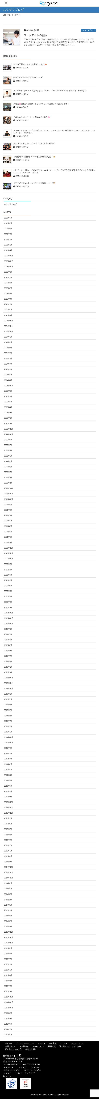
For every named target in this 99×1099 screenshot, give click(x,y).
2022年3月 (8, 472)
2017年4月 (8, 759)
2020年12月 (9, 548)
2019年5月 (8, 651)
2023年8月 (8, 391)
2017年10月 (9, 743)
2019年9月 (8, 629)
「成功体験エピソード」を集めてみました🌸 (31, 117)
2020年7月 (8, 575)
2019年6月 (8, 645)
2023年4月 (8, 407)
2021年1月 (8, 542)
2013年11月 (9, 937)
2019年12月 (9, 613)
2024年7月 (8, 348)
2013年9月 (8, 948)
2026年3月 (8, 239)
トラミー (35, 1067)
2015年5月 (8, 840)
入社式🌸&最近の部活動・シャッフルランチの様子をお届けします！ (41, 104)
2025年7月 (8, 283)
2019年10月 (9, 624)
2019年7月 (8, 640)
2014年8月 (8, 889)
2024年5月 (8, 358)
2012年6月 (8, 1029)
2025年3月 (8, 304)
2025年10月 (9, 267)
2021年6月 (8, 521)
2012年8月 (8, 1019)
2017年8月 (8, 748)
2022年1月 (8, 483)
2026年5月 (8, 229)
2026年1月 (8, 250)
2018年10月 (9, 688)
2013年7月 (8, 959)
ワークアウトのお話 (35, 35)
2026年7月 (8, 218)
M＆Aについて (38, 1046)
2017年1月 (8, 775)
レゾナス (7, 1076)
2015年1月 (8, 862)
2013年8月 (8, 954)
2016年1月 (8, 797)
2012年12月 (9, 997)
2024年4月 (8, 364)
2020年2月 (8, 602)
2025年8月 (8, 277)
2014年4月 (8, 910)
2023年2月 (8, 418)
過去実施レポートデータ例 (70, 1046)
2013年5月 (8, 970)
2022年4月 (8, 467)
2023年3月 (8, 413)
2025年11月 (9, 261)
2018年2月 (8, 732)
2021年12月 (9, 488)
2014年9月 (8, 883)
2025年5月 (8, 294)
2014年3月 (8, 916)
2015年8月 (8, 824)
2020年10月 (9, 559)
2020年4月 (8, 591)
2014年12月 (9, 867)
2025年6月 (8, 288)
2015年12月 (9, 802)
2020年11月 (9, 553)
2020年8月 (8, 569)
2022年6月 (8, 456)
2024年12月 (9, 321)
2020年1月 (8, 607)
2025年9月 (8, 272)
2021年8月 (8, 510)
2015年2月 (8, 856)
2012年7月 (8, 1024)
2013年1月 (8, 991)
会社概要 (8, 1043)
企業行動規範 (30, 1049)
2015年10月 (9, 813)
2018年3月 (8, 726)
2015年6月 (8, 835)
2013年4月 (8, 975)
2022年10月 (9, 434)
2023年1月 (8, 423)
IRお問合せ (24, 1046)
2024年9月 (8, 337)
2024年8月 (8, 342)
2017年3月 (8, 764)
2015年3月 (8, 851)
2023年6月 (8, 402)
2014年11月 (9, 872)
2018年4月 (8, 721)
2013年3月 (8, 981)
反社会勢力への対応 (13, 1049)
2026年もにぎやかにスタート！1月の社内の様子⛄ (34, 143)
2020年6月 (8, 580)
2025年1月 (8, 315)
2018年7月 (8, 705)
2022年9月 (8, 440)
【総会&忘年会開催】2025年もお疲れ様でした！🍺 (34, 157)
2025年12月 (9, 256)
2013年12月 (9, 932)
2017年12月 (9, 737)
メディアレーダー (11, 1070)
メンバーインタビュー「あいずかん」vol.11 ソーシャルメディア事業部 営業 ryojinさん (49, 91)
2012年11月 (9, 1002)
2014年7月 (8, 894)
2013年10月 (9, 943)
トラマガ (22, 1067)
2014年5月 (8, 905)
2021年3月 (8, 537)
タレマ (19, 1073)
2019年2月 (8, 667)
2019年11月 (9, 618)
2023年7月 (8, 396)
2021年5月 (8, 526)
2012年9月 (8, 1013)
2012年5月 (8, 1035)
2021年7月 (8, 515)
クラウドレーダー (32, 1070)
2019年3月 (8, 661)
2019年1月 (8, 672)
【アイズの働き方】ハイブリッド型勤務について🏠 (34, 183)
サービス (41, 1043)
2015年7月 (8, 829)
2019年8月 (8, 634)
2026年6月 (8, 223)
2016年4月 (8, 791)
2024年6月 (8, 353)
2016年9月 (8, 780)
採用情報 (51, 1046)
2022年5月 (8, 461)
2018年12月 (9, 678)
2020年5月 (8, 586)
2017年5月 (8, 753)
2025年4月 (8, 299)
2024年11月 (9, 326)
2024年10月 (9, 331)
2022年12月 (9, 429)
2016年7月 (8, 786)
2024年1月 (8, 380)
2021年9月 (8, 505)
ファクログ (29, 1073)
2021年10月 (9, 499)
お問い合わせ (10, 1046)
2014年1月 (8, 926)
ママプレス (8, 1067)
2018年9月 (8, 694)
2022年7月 (8, 450)
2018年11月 (9, 683)
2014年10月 (9, 878)
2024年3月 (8, 369)
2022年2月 (8, 477)
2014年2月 (8, 921)
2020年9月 (8, 564)
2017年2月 (8, 770)
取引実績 (52, 1043)
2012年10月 (9, 1008)
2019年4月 (8, 656)
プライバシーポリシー (25, 1043)
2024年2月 (8, 375)
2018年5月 (8, 716)
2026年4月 (8, 234)
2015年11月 (9, 807)
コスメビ (7, 1073)
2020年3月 (8, 596)
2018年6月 (8, 710)
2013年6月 (8, 964)
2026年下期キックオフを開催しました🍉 (30, 64)
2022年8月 (8, 445)
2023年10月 (9, 386)
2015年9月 (8, 818)
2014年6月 (8, 900)
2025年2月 (8, 310)
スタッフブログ (88, 30)
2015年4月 (8, 845)
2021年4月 (8, 532)
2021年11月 (9, 494)
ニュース (63, 1043)
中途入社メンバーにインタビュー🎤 (28, 77)
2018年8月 (8, 699)
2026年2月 (8, 245)
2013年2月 (8, 986)
